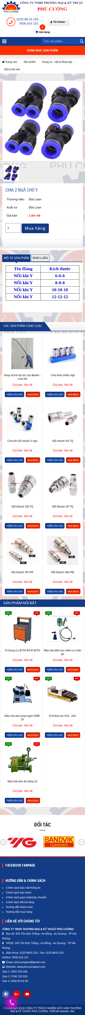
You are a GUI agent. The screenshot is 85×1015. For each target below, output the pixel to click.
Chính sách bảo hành (18, 892)
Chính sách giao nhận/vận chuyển (26, 897)
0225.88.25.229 (27, 19)
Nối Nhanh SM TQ (22, 506)
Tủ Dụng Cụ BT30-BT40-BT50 (22, 650)
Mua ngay (33, 394)
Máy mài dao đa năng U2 (22, 781)
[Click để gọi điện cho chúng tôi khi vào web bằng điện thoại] (11, 1002)
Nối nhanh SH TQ (62, 440)
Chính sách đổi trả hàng (20, 902)
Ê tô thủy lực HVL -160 (62, 715)
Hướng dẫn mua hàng (19, 911)
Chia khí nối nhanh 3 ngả (22, 440)
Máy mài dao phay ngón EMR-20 (23, 717)
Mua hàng (35, 228)
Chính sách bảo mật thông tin (23, 887)
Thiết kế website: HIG (62, 1011)
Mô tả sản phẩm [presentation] (16, 258)
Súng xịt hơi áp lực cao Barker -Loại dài (22, 377)
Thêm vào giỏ (14, 394)
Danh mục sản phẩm (42, 50)
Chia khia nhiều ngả (63, 375)
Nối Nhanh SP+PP (22, 572)
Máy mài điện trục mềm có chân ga (62, 652)
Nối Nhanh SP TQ (62, 506)
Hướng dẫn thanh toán (19, 907)
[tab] (16, 258)
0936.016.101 (28, 23)
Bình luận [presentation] (40, 258)
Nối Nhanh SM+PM (62, 572)
